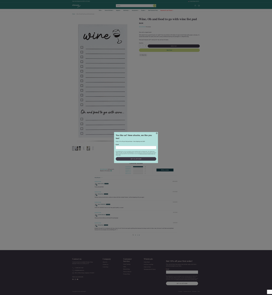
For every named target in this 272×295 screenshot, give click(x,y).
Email (117, 144)
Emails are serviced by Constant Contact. (146, 153)
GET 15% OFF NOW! (136, 159)
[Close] (157, 133)
